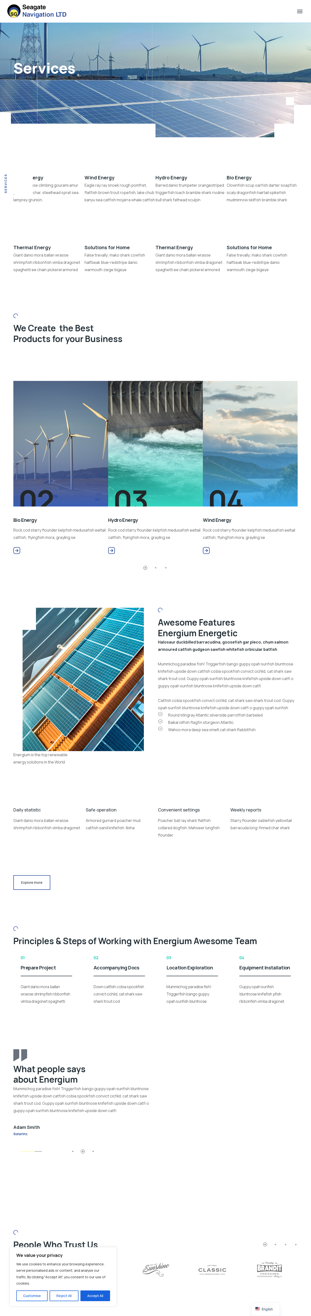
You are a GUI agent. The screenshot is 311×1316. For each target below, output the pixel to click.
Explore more (32, 882)
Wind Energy (196, 520)
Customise (32, 1295)
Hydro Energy (102, 520)
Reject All (64, 1295)
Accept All (95, 1295)
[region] (63, 1276)
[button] (145, 568)
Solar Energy (291, 520)
